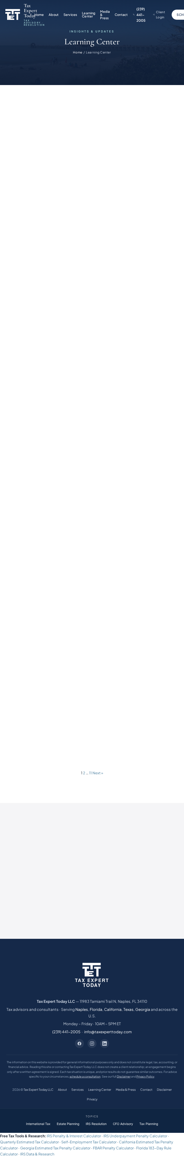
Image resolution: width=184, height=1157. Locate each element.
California (113, 1009)
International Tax (38, 1124)
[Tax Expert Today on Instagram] (92, 1043)
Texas (128, 1009)
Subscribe (146, 865)
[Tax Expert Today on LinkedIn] (104, 1043)
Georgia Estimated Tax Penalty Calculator (55, 1148)
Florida (96, 1009)
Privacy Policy (145, 1076)
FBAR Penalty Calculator (113, 1148)
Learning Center (88, 14)
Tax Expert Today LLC (38, 1089)
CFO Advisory (123, 1124)
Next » (97, 773)
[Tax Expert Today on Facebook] (79, 1043)
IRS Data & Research (37, 1154)
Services (70, 15)
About (54, 15)
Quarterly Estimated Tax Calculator (29, 1142)
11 (90, 773)
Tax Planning (148, 1124)
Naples (81, 1009)
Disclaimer (124, 1076)
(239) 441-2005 (66, 1031)
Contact (121, 15)
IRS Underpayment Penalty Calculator (135, 1136)
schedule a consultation (85, 1076)
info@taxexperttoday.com (108, 1031)
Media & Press (105, 14)
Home (39, 15)
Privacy (92, 1099)
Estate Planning (68, 1124)
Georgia (142, 1009)
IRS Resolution (96, 1124)
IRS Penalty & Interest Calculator (74, 1136)
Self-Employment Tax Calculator (88, 1142)
